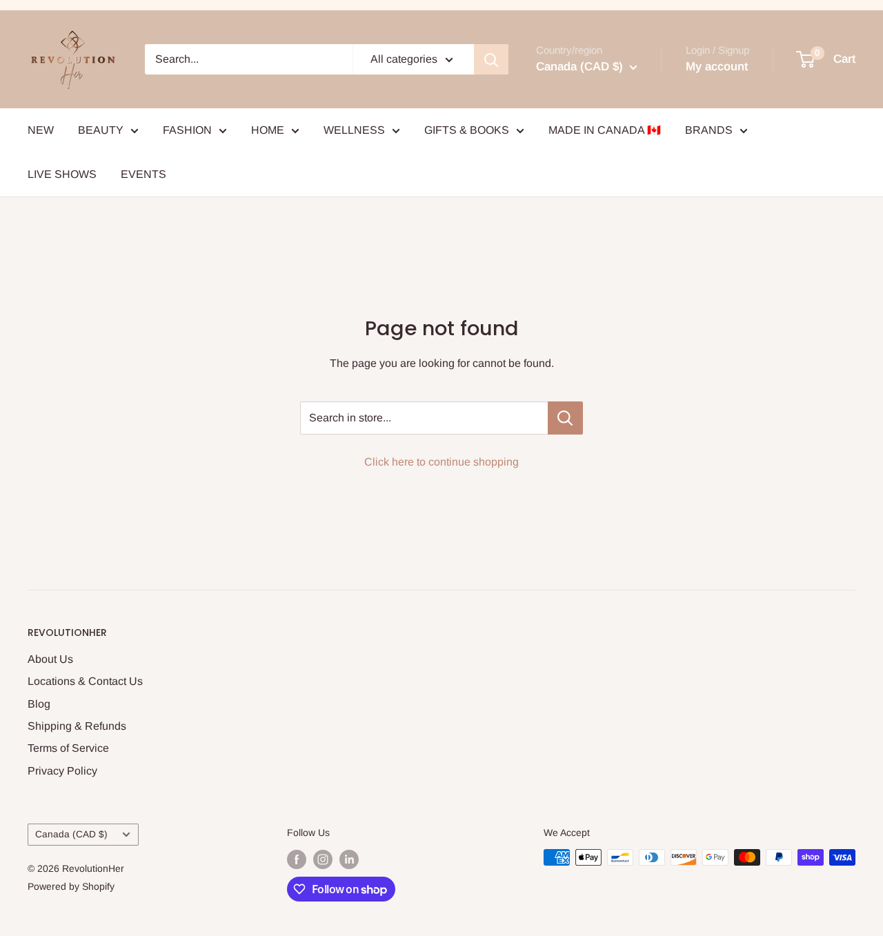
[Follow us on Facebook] (296, 858)
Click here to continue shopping (441, 462)
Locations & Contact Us (85, 681)
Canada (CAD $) (71, 834)
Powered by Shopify (71, 886)
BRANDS (709, 130)
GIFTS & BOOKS (466, 130)
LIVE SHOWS (62, 174)
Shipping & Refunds (77, 726)
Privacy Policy (62, 771)
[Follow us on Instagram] (323, 858)
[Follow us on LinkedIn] (349, 858)
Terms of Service (68, 748)
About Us (50, 659)
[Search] (491, 59)
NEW (41, 130)
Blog (39, 704)
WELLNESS (354, 130)
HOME (267, 130)
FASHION (187, 130)
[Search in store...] (565, 418)
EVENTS (143, 174)
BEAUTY (100, 130)
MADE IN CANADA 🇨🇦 (604, 130)
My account (717, 66)
